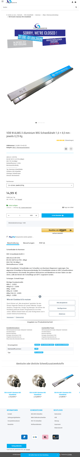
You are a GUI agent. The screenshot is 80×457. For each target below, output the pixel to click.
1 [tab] (36, 122)
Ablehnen (62, 314)
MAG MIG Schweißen (36, 414)
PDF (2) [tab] (42, 243)
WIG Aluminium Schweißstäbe (61, 344)
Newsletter (10, 424)
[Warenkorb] (76, 2)
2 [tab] (38, 122)
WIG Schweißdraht (39, 352)
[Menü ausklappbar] (3, 1)
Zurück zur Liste (12, 15)
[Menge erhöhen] (36, 215)
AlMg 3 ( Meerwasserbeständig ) (21, 147)
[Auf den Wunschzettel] (71, 149)
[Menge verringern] (9, 215)
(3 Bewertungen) (69, 140)
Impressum (10, 317)
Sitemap (56, 421)
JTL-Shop (69, 454)
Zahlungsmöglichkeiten (14, 417)
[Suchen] (76, 7)
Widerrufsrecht (58, 428)
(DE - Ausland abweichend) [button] (25, 207)
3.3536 (36, 348)
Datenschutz (20, 317)
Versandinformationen (14, 421)
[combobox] (40, 185)
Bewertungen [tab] (28, 243)
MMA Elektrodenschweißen (38, 417)
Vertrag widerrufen (17, 446)
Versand (19, 199)
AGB (55, 417)
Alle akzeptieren (62, 302)
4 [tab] (42, 122)
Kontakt (10, 414)
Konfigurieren (62, 308)
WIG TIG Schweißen (36, 421)
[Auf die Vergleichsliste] (66, 149)
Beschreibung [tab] (13, 243)
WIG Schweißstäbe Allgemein (47, 344)
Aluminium (37, 344)
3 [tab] (40, 122)
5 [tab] (43, 122)
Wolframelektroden (36, 424)
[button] (72, 2)
